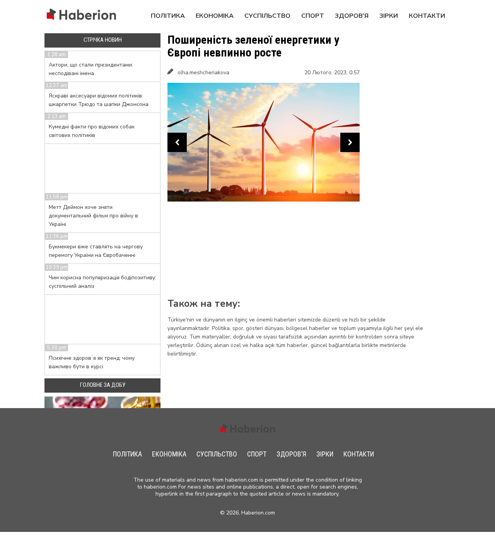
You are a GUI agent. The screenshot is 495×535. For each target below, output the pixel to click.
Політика (168, 16)
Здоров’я (352, 16)
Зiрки (388, 16)
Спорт (312, 16)
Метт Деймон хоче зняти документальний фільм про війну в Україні (93, 215)
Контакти (427, 16)
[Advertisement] (394, 152)
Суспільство (267, 16)
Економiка (215, 16)
